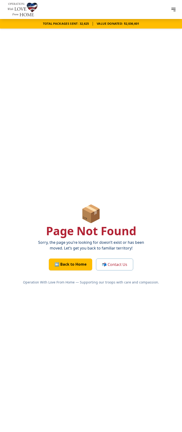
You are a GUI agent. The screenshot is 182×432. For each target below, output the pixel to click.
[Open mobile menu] (173, 9)
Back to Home (70, 264)
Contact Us (114, 264)
